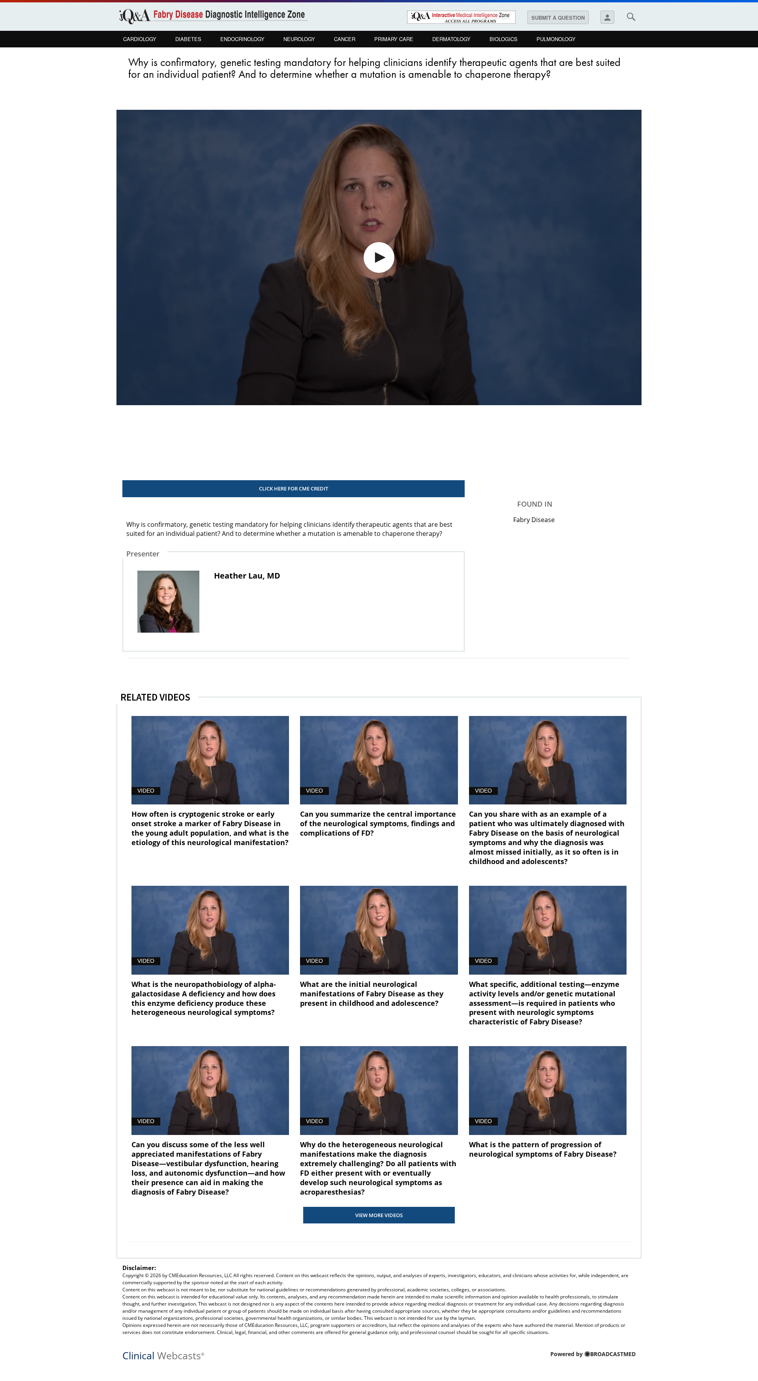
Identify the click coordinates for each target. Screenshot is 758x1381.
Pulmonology (556, 39)
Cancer (344, 39)
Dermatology (451, 39)
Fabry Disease (534, 519)
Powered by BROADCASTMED (593, 1354)
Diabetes (188, 39)
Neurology (299, 39)
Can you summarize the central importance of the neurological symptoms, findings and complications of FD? (378, 823)
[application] (379, 257)
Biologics (504, 39)
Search (631, 16)
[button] (379, 257)
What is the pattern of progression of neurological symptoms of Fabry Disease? (543, 1149)
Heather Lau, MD (247, 575)
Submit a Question (558, 17)
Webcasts (163, 1354)
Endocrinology (242, 39)
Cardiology (139, 39)
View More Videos (379, 1215)
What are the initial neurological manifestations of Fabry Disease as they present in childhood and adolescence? (371, 993)
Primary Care (393, 39)
